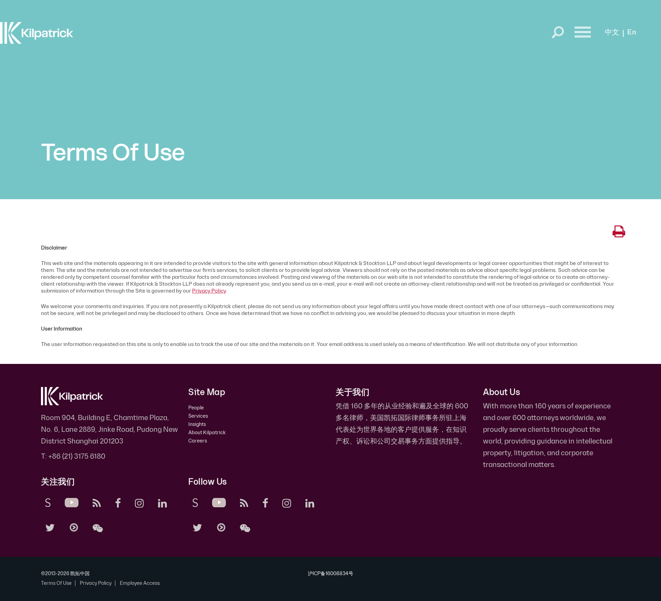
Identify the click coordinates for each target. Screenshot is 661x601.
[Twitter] (51, 527)
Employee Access (140, 583)
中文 (612, 32)
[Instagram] (140, 502)
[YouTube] (73, 502)
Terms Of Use (56, 583)
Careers (197, 441)
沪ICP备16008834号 (330, 574)
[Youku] (75, 526)
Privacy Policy (209, 291)
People (196, 408)
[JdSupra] (49, 502)
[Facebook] (119, 502)
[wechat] (99, 527)
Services (198, 416)
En (632, 32)
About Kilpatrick (207, 433)
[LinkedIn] (163, 502)
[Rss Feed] (98, 502)
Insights (197, 424)
